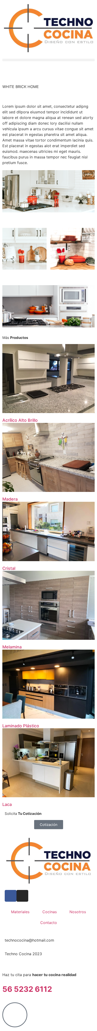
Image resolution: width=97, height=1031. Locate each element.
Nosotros (77, 911)
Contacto (48, 922)
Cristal (8, 568)
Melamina (12, 646)
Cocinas (49, 911)
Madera (10, 499)
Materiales (20, 911)
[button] (48, 60)
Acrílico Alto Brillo (20, 420)
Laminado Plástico (20, 725)
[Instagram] (22, 896)
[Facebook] (10, 896)
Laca (7, 804)
